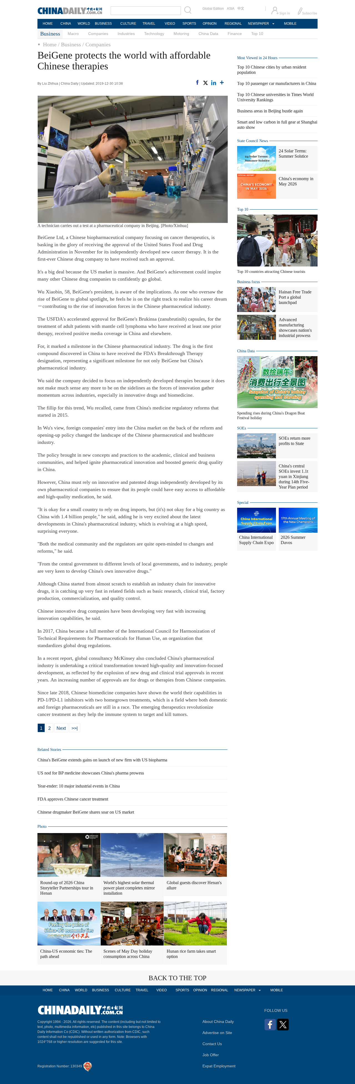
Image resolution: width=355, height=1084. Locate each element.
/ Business (69, 44)
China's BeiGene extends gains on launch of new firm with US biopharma (102, 760)
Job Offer (210, 1055)
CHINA (65, 24)
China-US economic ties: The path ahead (66, 954)
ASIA (230, 9)
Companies (98, 33)
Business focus (248, 282)
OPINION (210, 24)
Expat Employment (218, 1066)
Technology (154, 33)
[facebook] (197, 82)
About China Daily (218, 1021)
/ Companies (96, 44)
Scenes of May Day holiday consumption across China (127, 954)
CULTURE (128, 24)
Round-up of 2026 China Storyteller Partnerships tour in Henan (66, 888)
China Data (208, 33)
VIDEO (170, 24)
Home (50, 44)
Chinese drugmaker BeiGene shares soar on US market (85, 812)
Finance (235, 33)
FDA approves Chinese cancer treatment (72, 799)
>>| (75, 728)
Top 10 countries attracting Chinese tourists (271, 272)
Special (242, 502)
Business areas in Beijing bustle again (270, 111)
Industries (126, 33)
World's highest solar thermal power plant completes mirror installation (129, 888)
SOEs (241, 428)
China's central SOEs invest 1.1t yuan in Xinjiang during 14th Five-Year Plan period (294, 476)
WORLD (84, 24)
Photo (42, 826)
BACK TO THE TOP (177, 978)
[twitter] (205, 82)
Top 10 (257, 33)
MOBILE (290, 24)
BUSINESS (103, 24)
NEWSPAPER (258, 24)
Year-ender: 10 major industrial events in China (78, 786)
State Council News (252, 141)
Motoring (181, 33)
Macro (73, 33)
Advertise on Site (217, 1032)
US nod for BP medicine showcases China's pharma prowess (90, 773)
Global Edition (213, 9)
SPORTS (189, 24)
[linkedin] (213, 82)
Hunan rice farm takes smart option (191, 954)
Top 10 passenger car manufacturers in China (276, 83)
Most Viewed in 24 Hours (257, 58)
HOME (48, 24)
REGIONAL (233, 24)
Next (61, 728)
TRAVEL (149, 24)
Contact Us (212, 1044)
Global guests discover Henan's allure (194, 885)
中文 (240, 9)
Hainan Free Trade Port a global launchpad (295, 297)
